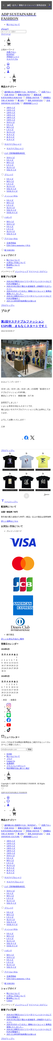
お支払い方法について (16, 263)
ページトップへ (9, 502)
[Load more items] (26, 496)
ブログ (9, 759)
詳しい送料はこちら (9, 521)
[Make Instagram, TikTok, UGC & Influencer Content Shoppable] (47, 495)
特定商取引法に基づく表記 (18, 768)
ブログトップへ (7, 305)
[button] (10, 461)
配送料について (13, 265)
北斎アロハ (11, 52)
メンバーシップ (21, 271)
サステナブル (12, 59)
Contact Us (11, 761)
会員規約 (10, 763)
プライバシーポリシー (16, 766)
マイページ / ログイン (38, 271)
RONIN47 (10, 54)
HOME (9, 754)
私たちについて (13, 25)
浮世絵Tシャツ (13, 57)
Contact (9, 267)
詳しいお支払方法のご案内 (12, 639)
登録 (29, 749)
